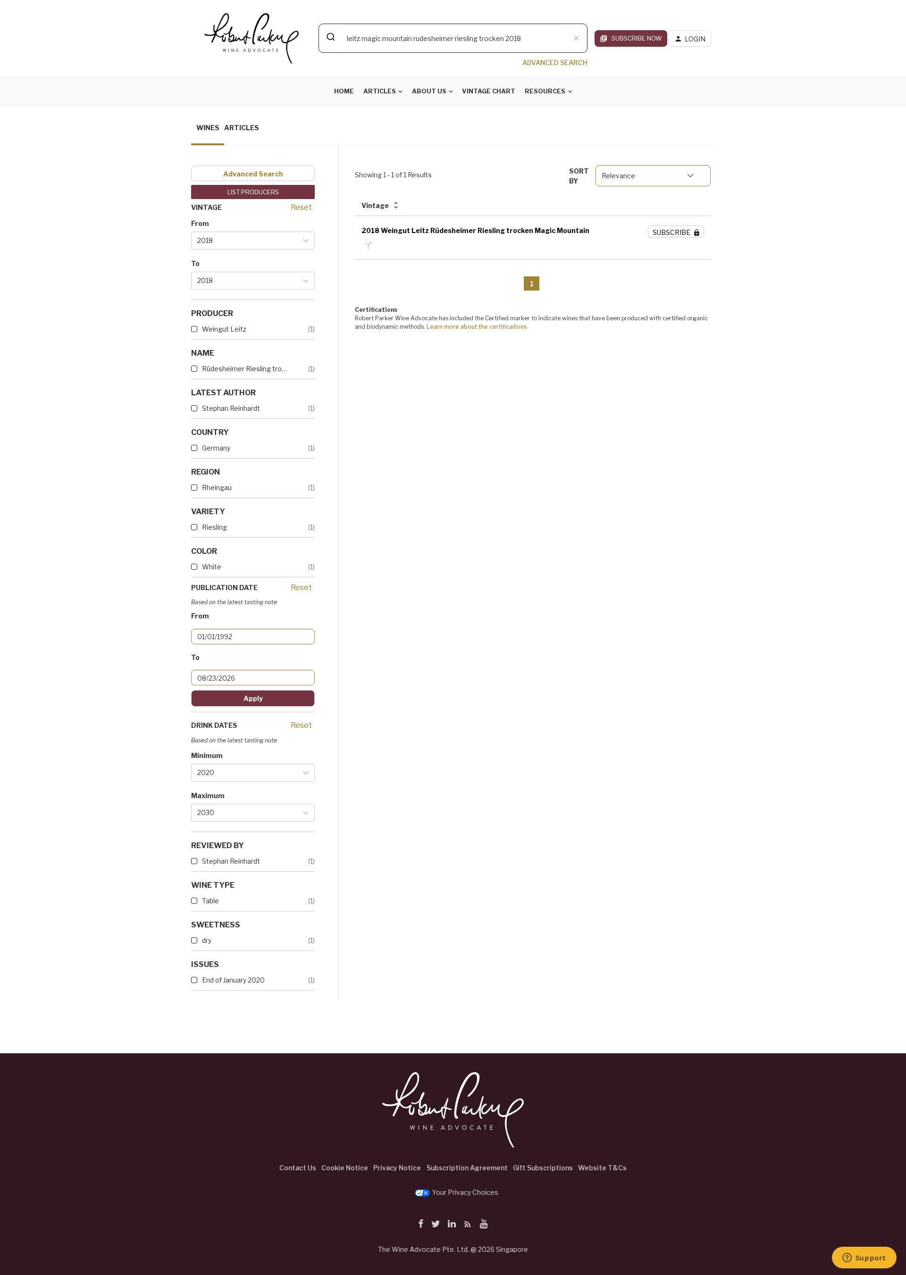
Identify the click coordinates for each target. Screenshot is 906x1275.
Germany (216, 448)
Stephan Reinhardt (231, 408)
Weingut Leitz (224, 329)
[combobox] (453, 38)
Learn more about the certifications (477, 326)
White (211, 567)
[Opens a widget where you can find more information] (864, 1258)
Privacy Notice (397, 1168)
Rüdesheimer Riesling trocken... (245, 369)
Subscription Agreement (467, 1168)
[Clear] (576, 38)
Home (344, 91)
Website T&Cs (602, 1168)
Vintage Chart (488, 91)
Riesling (214, 527)
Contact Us (297, 1168)
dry (206, 940)
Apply (253, 698)
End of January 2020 (233, 980)
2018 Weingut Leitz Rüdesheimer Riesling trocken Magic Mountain (475, 230)
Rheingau (217, 487)
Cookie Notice (344, 1168)
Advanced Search (253, 174)
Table (210, 901)
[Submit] (330, 36)
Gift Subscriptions (543, 1168)
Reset (301, 207)
